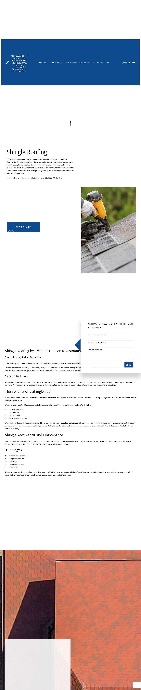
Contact (108, 64)
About (46, 64)
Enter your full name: (95, 327)
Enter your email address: (97, 342)
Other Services (84, 64)
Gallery (100, 64)
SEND (129, 365)
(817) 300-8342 (129, 64)
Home (40, 64)
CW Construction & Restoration (19, 57)
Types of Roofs (71, 64)
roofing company (63, 166)
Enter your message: (95, 350)
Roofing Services (56, 64)
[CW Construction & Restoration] (7, 64)
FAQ (94, 64)
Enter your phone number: (97, 335)
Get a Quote (23, 231)
